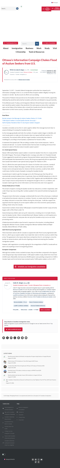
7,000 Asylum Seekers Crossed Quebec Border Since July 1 (19, 120)
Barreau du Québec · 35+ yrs (20, 302)
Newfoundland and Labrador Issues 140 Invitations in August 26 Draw (25, 375)
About (6, 48)
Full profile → (16, 309)
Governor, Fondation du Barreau (38, 305)
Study (47, 48)
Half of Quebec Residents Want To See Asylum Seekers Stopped (21, 123)
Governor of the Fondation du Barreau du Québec (40, 297)
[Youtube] (41, 459)
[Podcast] (38, 462)
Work (38, 48)
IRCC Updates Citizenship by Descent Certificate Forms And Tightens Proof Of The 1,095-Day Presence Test (31, 380)
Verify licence (24, 309)
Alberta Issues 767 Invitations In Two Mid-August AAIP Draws (23, 361)
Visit (55, 48)
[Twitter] (35, 462)
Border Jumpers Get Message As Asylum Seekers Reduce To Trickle (21, 118)
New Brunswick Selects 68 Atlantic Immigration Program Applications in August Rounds (29, 356)
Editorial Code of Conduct (24, 79)
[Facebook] (35, 459)
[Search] (17, 8)
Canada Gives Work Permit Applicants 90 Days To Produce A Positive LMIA (26, 365)
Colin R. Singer (20, 70)
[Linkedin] (33, 459)
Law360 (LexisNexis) (18, 295)
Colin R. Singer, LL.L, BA (21, 283)
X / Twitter (36, 309)
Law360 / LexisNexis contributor (21, 305)
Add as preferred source (14, 329)
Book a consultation (45, 309)
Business (29, 48)
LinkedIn (30, 309)
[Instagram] (38, 459)
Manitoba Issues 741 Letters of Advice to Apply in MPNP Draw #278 (24, 370)
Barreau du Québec (28, 72)
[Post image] (5, 357)
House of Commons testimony (36, 302)
